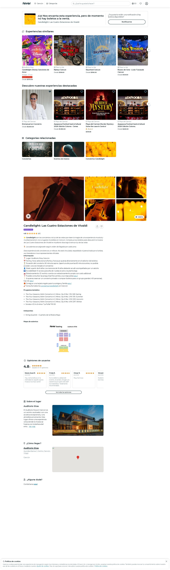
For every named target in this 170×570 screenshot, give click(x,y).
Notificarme (127, 22)
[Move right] (149, 50)
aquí (76, 276)
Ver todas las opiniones (63, 392)
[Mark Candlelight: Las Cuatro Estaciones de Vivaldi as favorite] (101, 226)
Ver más (32, 427)
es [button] (135, 3)
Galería (140, 217)
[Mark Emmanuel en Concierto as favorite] (50, 91)
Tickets (126, 232)
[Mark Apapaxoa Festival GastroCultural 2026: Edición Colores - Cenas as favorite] (81, 91)
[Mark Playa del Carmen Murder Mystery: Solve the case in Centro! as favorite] (113, 91)
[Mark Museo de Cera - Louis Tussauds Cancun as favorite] (145, 37)
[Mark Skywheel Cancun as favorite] (113, 37)
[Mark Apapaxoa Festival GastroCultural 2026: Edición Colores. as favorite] (145, 91)
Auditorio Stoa (31, 448)
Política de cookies (100, 566)
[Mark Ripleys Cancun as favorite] (81, 37)
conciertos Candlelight (50, 286)
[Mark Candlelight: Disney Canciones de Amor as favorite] (50, 37)
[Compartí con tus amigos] (97, 226)
